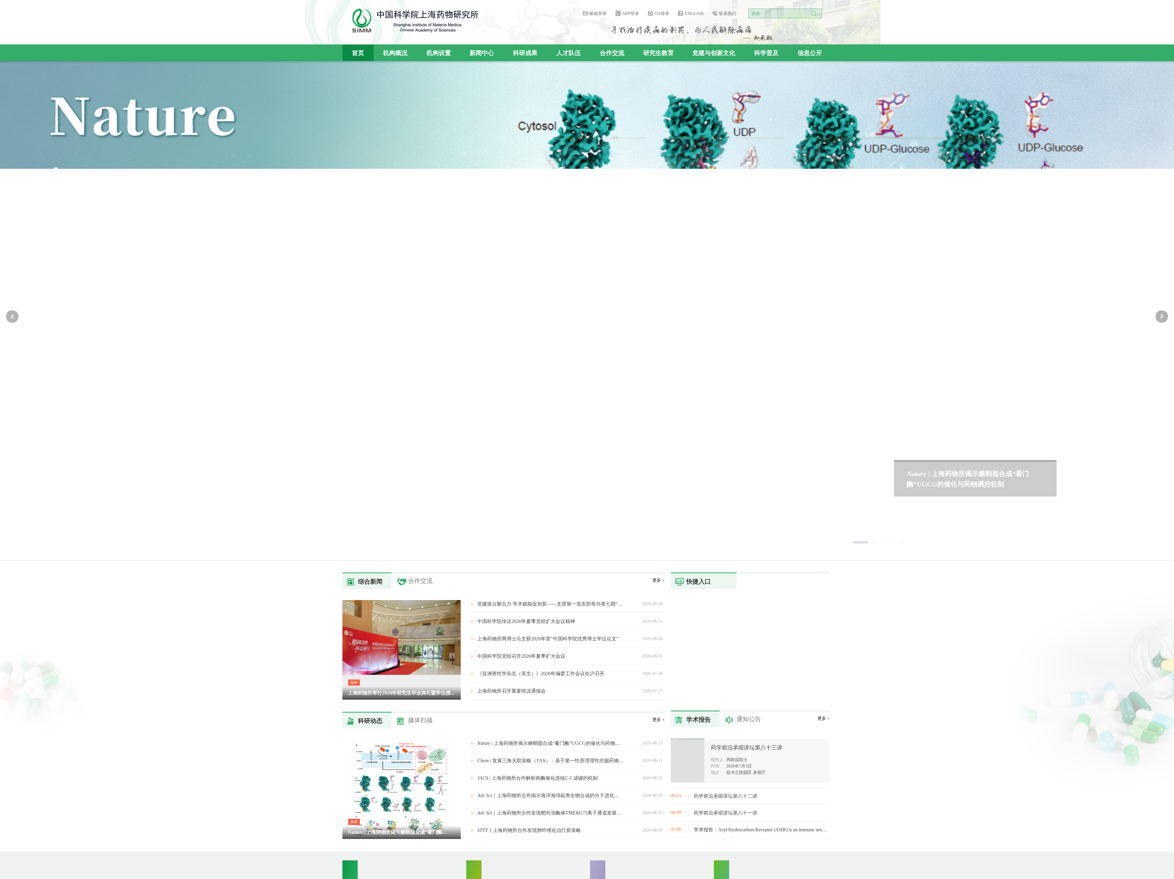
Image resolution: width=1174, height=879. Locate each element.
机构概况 (395, 52)
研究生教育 (658, 52)
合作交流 (612, 52)
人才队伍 (568, 52)
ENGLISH (695, 13)
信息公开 (810, 52)
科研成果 (525, 52)
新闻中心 (482, 52)
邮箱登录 (598, 13)
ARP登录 (631, 13)
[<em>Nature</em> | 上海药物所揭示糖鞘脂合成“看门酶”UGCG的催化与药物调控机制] (406, 837)
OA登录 (662, 13)
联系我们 (727, 13)
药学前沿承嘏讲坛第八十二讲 (725, 796)
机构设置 (438, 52)
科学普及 (766, 52)
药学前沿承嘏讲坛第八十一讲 (725, 812)
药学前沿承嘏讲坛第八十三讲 (746, 748)
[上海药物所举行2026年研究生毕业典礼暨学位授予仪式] (406, 698)
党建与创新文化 (713, 52)
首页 (358, 52)
